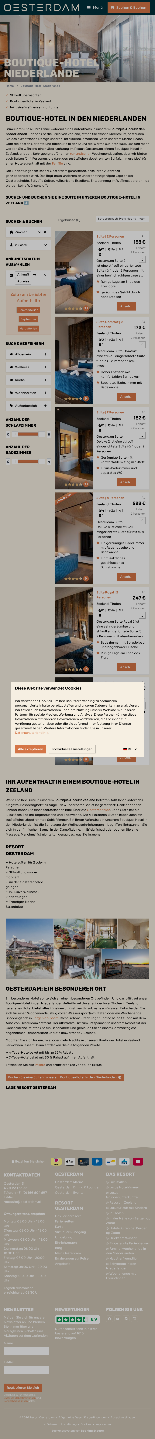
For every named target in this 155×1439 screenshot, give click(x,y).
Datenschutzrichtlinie (31, 733)
